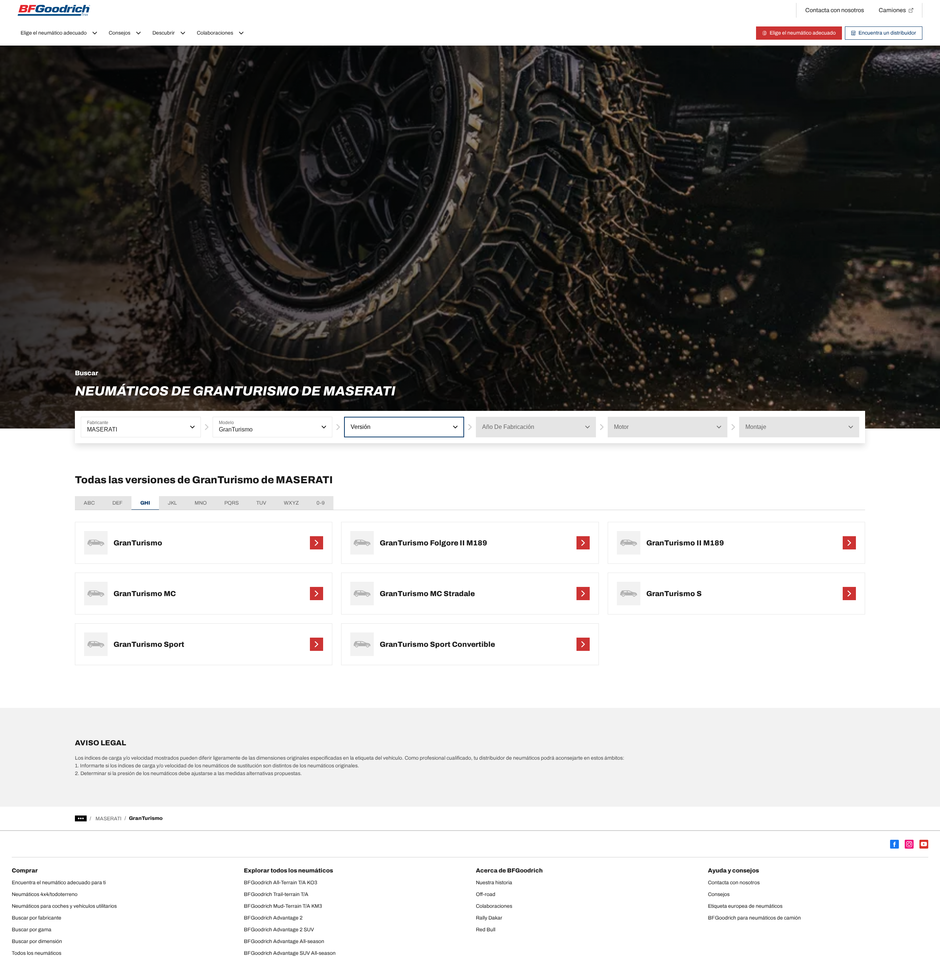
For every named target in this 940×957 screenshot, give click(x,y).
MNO (201, 503)
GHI (145, 503)
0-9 (321, 503)
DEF (117, 503)
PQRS (231, 503)
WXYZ (291, 503)
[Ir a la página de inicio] (54, 10)
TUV (261, 503)
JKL (172, 503)
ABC (89, 503)
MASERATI (108, 818)
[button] (192, 427)
